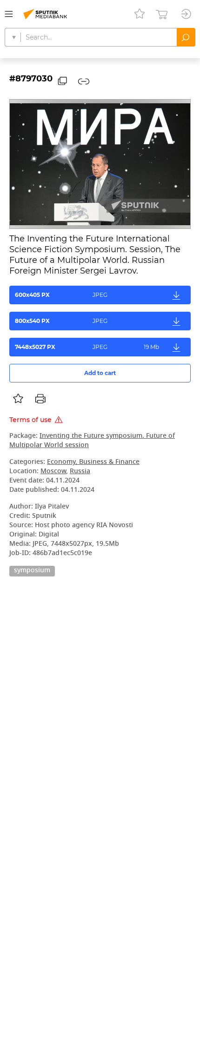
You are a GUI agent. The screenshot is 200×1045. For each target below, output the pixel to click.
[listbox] (18, 399)
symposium (32, 571)
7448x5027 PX (87, 346)
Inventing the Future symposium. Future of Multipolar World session (92, 441)
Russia (80, 471)
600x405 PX (61, 294)
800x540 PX (61, 320)
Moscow (53, 471)
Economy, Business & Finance (93, 462)
